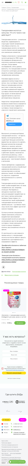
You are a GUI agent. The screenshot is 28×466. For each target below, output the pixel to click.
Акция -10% (6, 290)
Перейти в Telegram (11, 124)
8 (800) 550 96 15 (17, 426)
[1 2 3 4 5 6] (14, 300)
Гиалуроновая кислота (19, 271)
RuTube (6, 432)
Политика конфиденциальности (10, 445)
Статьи (8, 7)
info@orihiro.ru (16, 429)
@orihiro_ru (10, 120)
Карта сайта (5, 441)
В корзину (20, 323)
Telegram (6, 426)
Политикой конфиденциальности (15, 370)
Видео (22, 420)
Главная (4, 7)
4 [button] (14, 312)
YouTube (6, 424)
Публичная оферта (6, 443)
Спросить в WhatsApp (18, 462)
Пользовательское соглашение (10, 447)
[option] (14, 300)
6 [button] (15, 312)
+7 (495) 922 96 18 (17, 424)
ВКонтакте (6, 429)
